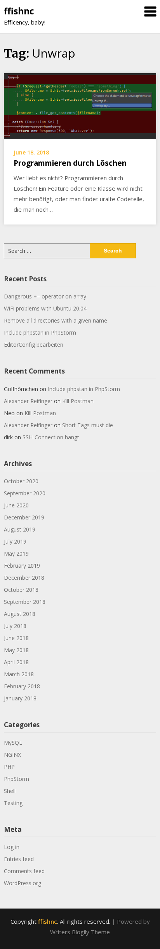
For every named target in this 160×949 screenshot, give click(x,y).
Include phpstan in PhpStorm (40, 332)
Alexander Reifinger (28, 401)
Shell (10, 791)
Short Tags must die (87, 425)
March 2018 (19, 674)
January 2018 (20, 698)
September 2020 (24, 493)
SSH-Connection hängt (51, 437)
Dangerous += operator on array (45, 296)
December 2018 (24, 577)
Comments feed (24, 871)
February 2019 (22, 565)
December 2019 (24, 517)
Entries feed (19, 859)
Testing (13, 803)
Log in (11, 847)
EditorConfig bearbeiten (33, 344)
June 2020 (16, 505)
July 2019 (15, 541)
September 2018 (24, 601)
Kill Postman (78, 401)
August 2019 (19, 529)
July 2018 (15, 626)
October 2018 (21, 589)
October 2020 (21, 481)
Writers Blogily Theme (80, 932)
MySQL (13, 742)
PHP (9, 766)
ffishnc (19, 11)
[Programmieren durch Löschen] (80, 105)
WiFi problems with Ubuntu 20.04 (45, 308)
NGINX (12, 754)
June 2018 (16, 638)
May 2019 (16, 553)
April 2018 (16, 662)
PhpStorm (16, 778)
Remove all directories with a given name (55, 320)
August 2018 (19, 613)
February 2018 (22, 686)
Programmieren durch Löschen (70, 163)
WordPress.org (22, 883)
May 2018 (16, 650)
